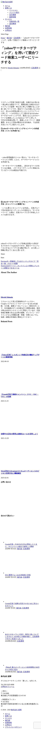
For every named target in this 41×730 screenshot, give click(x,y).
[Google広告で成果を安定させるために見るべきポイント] (22, 601)
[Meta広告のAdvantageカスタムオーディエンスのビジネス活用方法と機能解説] (20, 467)
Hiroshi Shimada (13, 68)
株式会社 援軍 (16, 710)
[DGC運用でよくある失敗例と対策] (22, 573)
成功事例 (12, 24)
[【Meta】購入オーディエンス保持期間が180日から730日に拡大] (22, 665)
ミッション (13, 10)
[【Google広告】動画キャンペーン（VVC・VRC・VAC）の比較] (20, 390)
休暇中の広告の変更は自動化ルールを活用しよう (19, 434)
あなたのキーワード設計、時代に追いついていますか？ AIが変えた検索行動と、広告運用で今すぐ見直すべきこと (22, 636)
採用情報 (8, 28)
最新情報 (12, 17)
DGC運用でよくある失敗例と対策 (18, 575)
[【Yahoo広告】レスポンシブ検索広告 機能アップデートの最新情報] (20, 350)
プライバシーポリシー (13, 727)
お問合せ (8, 30)
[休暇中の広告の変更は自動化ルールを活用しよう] (20, 429)
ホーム (7, 6)
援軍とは (8, 8)
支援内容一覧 (14, 21)
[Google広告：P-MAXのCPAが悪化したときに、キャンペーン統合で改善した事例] (22, 542)
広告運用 (34, 68)
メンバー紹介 (14, 12)
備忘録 (7, 26)
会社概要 (12, 15)
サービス (8, 19)
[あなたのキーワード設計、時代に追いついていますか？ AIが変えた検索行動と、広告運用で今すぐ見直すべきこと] (22, 632)
